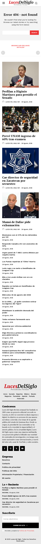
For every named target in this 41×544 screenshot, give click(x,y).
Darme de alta (19, 525)
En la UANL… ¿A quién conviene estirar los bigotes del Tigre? (19, 303)
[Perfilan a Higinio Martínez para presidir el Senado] (20, 75)
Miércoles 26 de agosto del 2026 (16, 295)
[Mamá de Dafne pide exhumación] (20, 205)
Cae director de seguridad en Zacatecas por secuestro (20, 180)
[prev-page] (3, 53)
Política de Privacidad (26, 531)
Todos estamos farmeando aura (16, 319)
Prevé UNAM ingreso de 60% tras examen (18, 137)
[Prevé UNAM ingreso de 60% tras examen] (20, 119)
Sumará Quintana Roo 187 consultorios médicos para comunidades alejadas (19, 352)
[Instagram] (10, 448)
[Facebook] (4, 448)
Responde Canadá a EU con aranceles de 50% (20, 245)
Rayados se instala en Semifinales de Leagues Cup (18, 287)
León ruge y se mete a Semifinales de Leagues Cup (18, 269)
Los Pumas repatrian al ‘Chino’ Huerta (18, 262)
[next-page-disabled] (38, 53)
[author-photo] (3, 102)
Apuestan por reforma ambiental (16, 326)
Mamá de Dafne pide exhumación (16, 223)
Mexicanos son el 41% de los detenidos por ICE (19, 236)
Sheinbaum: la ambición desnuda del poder (18, 312)
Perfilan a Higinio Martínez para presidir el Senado (19, 94)
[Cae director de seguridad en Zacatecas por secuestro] (20, 161)
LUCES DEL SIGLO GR (12, 102)
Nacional (5, 492)
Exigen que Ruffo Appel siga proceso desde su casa (18, 343)
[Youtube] (22, 448)
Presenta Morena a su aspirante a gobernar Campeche (17, 360)
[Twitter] (16, 448)
